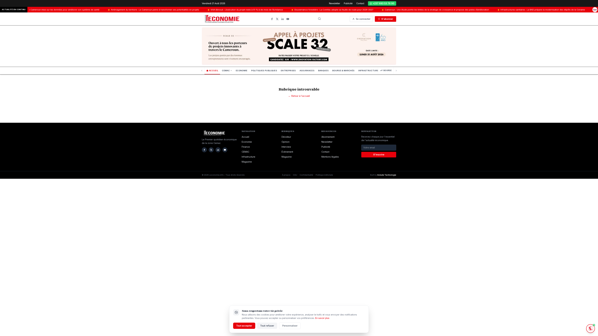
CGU (295, 175)
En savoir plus (322, 318)
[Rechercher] (319, 18)
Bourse (387, 70)
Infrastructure (248, 156)
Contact (360, 3)
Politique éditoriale (324, 175)
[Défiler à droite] (396, 70)
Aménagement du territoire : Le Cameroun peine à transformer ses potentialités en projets (115, 9)
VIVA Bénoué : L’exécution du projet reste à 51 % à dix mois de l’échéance (207, 9)
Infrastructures (369, 70)
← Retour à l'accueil (299, 95)
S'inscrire (378, 154)
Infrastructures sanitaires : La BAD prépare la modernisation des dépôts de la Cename (502, 9)
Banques (323, 70)
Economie (241, 70)
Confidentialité (306, 175)
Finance (246, 146)
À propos (286, 175)
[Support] (590, 328)
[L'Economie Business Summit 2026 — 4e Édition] (594, 9)
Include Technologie (386, 175)
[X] (277, 19)
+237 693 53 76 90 (383, 3)
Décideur (286, 136)
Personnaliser (289, 325)
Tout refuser (267, 325)
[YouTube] (287, 19)
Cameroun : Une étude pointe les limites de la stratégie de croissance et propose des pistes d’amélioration (397, 9)
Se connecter (363, 19)
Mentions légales (330, 156)
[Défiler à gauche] (201, 70)
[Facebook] (272, 19)
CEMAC (226, 70)
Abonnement (328, 136)
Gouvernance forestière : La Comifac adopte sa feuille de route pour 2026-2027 (293, 9)
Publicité (348, 3)
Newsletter (334, 3)
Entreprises (288, 70)
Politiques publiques (264, 70)
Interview (286, 146)
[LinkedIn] (282, 19)
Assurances (307, 70)
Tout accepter (244, 325)
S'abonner (387, 19)
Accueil (213, 70)
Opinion (286, 141)
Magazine (247, 161)
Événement (287, 151)
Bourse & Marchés (343, 70)
